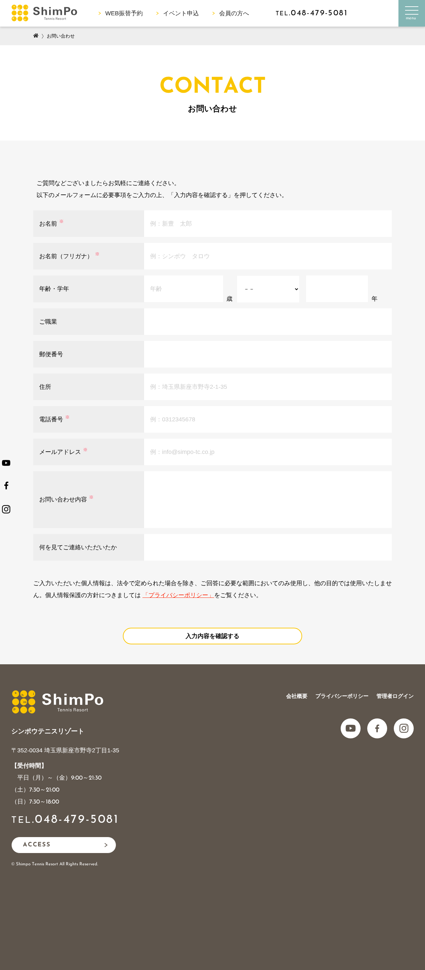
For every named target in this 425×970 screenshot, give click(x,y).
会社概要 (296, 696)
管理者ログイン (395, 696)
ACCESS (37, 845)
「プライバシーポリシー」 (178, 595)
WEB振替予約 (124, 13)
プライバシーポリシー (342, 696)
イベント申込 (181, 13)
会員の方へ (234, 13)
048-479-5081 (77, 820)
